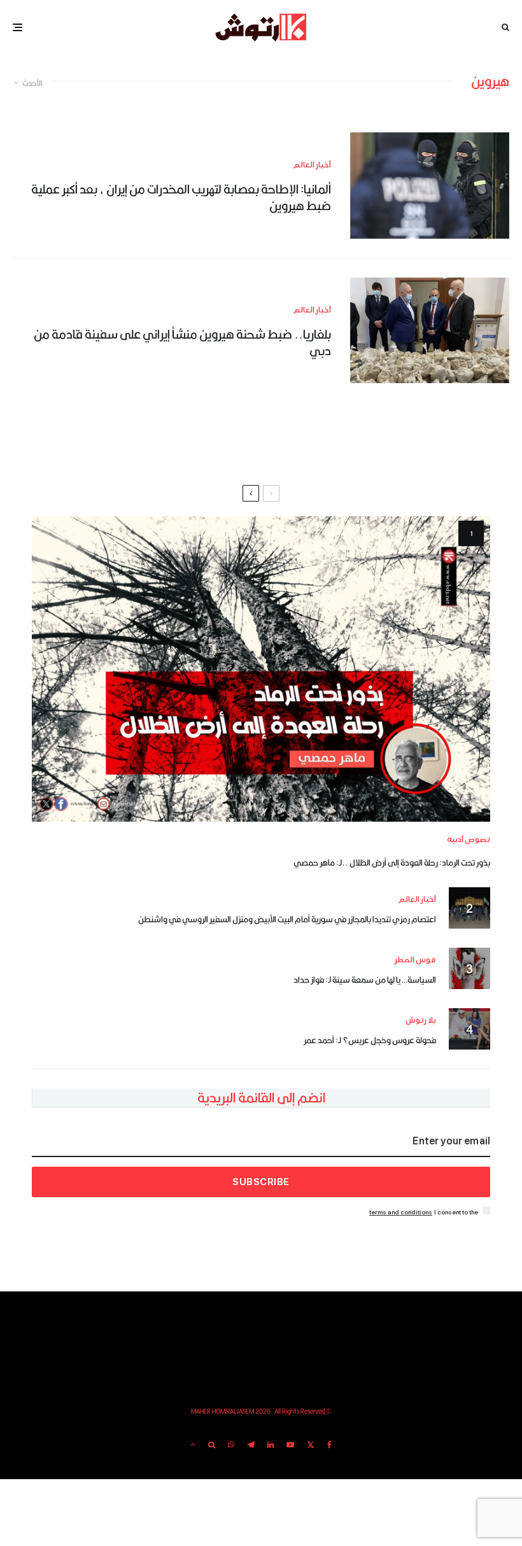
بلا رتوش (421, 1020)
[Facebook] (329, 1445)
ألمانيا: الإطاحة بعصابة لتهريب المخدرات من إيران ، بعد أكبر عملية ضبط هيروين (181, 197)
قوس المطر (415, 960)
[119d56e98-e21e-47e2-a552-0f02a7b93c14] (261, 669)
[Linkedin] (270, 1445)
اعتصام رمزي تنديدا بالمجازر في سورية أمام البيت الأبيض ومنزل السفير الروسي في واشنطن (287, 919)
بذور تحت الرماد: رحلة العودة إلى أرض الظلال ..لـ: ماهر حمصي (391, 862)
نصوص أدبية (468, 840)
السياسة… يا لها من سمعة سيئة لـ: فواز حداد (364, 979)
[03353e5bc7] (429, 185)
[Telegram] (251, 1445)
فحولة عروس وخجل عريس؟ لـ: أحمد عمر (370, 1040)
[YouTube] (290, 1445)
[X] (310, 1445)
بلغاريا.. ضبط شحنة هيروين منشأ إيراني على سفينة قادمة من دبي (182, 343)
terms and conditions (400, 1212)
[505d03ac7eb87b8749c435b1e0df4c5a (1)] (429, 331)
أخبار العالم (312, 165)
